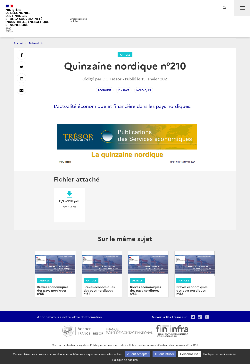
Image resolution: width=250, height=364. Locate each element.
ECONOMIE (104, 90)
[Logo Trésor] (77, 20)
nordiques (143, 90)
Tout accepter (138, 354)
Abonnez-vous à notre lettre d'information (69, 316)
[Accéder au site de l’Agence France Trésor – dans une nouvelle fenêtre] (82, 330)
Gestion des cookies (171, 345)
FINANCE (123, 90)
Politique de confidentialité (108, 345)
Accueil (18, 43)
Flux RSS (192, 345)
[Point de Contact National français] (129, 330)
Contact (57, 345)
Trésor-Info (36, 43)
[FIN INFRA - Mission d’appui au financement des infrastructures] (172, 330)
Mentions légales (76, 345)
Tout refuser (165, 354)
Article (125, 54)
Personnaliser (189, 354)
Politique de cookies (142, 345)
